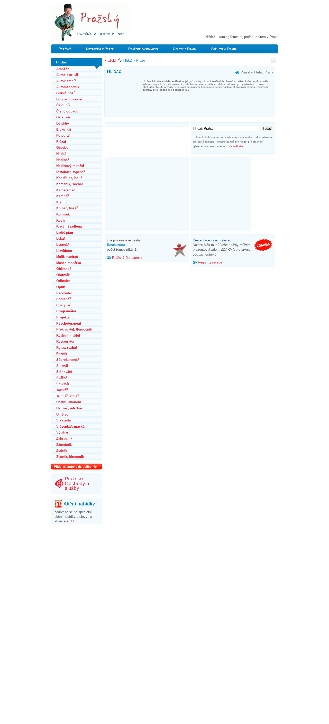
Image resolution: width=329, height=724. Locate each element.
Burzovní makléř (69, 99)
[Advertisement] (218, 20)
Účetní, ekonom (68, 402)
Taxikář (62, 390)
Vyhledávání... (237, 146)
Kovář (61, 220)
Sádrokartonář (67, 360)
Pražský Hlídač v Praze (68, 5)
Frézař (61, 142)
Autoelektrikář (67, 75)
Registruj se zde (210, 262)
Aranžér (62, 69)
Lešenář (62, 245)
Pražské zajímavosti (143, 49)
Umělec (62, 414)
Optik (60, 287)
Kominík (63, 214)
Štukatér (62, 384)
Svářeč (61, 378)
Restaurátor (65, 341)
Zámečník (64, 445)
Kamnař (62, 196)
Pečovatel (64, 293)
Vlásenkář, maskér (71, 426)
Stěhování (64, 372)
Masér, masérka (68, 263)
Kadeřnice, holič (69, 178)
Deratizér (63, 117)
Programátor (66, 311)
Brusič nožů (66, 93)
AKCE (71, 521)
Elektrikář (63, 129)
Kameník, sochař (69, 184)
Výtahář (62, 432)
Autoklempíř (66, 81)
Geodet (62, 147)
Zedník (61, 451)
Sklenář (62, 366)
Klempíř (62, 202)
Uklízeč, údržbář (69, 408)
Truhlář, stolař (67, 396)
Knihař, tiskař (67, 208)
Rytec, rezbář (66, 348)
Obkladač (63, 269)
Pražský (65, 49)
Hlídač (61, 154)
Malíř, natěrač (67, 257)
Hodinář (62, 160)
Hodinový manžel (70, 166)
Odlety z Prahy (184, 49)
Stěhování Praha (224, 49)
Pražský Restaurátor (127, 258)
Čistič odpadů (67, 111)
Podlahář (63, 299)
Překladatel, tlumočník (74, 329)
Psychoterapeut (68, 323)
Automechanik (67, 87)
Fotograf (63, 135)
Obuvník (63, 275)
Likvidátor (64, 251)
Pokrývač (63, 305)
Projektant (64, 317)
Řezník (61, 354)
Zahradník (64, 438)
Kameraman (65, 190)
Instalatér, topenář (70, 172)
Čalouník (63, 105)
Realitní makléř (68, 335)
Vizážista (63, 420)
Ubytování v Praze (100, 49)
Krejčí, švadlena (69, 226)
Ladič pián (64, 232)
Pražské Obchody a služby (77, 483)
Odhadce (63, 281)
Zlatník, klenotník (70, 457)
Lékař (60, 238)
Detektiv (62, 123)
